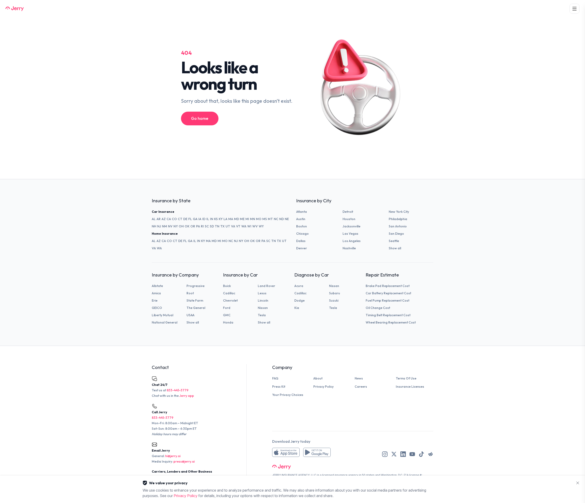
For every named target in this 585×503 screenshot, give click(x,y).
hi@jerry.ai (173, 456)
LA (225, 219)
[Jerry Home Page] (14, 8)
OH (181, 226)
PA (198, 226)
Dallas (301, 241)
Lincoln (263, 300)
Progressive (195, 286)
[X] (394, 454)
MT (270, 219)
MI (247, 219)
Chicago (302, 234)
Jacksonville (351, 226)
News (359, 378)
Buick (227, 286)
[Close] (577, 482)
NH (154, 226)
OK (187, 226)
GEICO (157, 308)
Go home (199, 118)
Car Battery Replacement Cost (388, 293)
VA (233, 226)
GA (195, 219)
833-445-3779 (178, 390)
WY (261, 226)
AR (159, 219)
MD (236, 219)
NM (164, 226)
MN (252, 219)
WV (255, 226)
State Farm (194, 300)
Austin (300, 219)
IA (199, 219)
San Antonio (398, 226)
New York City (399, 212)
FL (190, 219)
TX (222, 226)
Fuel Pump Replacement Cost (387, 300)
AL (154, 219)
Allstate (157, 286)
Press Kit (278, 386)
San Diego (396, 234)
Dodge (299, 300)
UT (228, 226)
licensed (328, 475)
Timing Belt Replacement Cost (388, 315)
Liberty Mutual (162, 315)
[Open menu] (574, 9)
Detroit (348, 212)
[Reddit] (430, 454)
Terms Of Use (406, 378)
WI (249, 226)
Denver (301, 248)
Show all (395, 248)
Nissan (263, 308)
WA (243, 226)
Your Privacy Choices (287, 395)
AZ (164, 219)
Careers (361, 386)
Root (190, 293)
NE (287, 219)
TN (217, 226)
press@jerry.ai (184, 461)
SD (212, 226)
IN (211, 219)
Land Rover (266, 286)
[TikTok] (421, 454)
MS (264, 219)
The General (195, 308)
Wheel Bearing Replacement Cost (391, 322)
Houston (349, 219)
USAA (190, 315)
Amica (156, 293)
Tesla (262, 315)
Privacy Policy (323, 386)
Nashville (349, 248)
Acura (298, 286)
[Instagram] (385, 454)
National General (164, 322)
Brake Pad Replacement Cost (388, 286)
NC (276, 219)
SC (207, 226)
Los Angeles (352, 241)
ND (281, 219)
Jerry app (186, 396)
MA (230, 219)
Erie (154, 300)
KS (216, 219)
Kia (296, 308)
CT (180, 219)
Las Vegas (350, 234)
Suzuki (333, 300)
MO (258, 219)
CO (174, 219)
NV (170, 226)
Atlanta (301, 212)
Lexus (262, 293)
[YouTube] (412, 454)
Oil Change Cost (378, 308)
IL (207, 219)
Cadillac (229, 293)
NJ (159, 226)
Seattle (394, 241)
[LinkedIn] (403, 454)
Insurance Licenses (410, 386)
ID (203, 219)
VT (238, 226)
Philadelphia (398, 219)
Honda (228, 322)
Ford (226, 308)
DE (185, 219)
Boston (301, 226)
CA (169, 219)
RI (202, 226)
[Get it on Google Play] (317, 452)
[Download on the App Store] (286, 452)
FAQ (275, 378)
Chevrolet (230, 300)
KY (221, 219)
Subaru (334, 293)
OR (192, 226)
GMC (227, 315)
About (317, 378)
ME (242, 219)
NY (175, 226)
